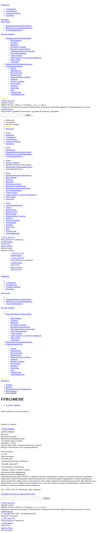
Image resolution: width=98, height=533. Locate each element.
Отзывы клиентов (13, 13)
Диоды (13, 68)
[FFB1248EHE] (7, 429)
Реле (12, 90)
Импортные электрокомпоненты (19, 28)
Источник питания (18, 47)
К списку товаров (13, 405)
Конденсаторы (16, 73)
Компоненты (16, 71)
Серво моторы (16, 55)
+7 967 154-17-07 (8, 101)
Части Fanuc (15, 60)
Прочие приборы (17, 81)
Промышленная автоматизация (18, 26)
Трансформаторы (17, 94)
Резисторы (15, 88)
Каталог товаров (7, 34)
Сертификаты (11, 11)
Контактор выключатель (20, 49)
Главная (4, 2)
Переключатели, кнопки (20, 77)
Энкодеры (15, 62)
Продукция (5, 22)
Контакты (5, 19)
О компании (11, 9)
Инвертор (15, 45)
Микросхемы (16, 75)
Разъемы (14, 86)
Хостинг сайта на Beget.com (47, 514)
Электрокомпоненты (14, 30)
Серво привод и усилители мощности (26, 58)
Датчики (14, 42)
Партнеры (10, 15)
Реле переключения (18, 53)
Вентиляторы (16, 40)
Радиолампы (16, 84)
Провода (14, 79)
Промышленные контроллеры (23, 51)
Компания (5, 5)
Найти (28, 115)
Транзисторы (16, 92)
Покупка (4, 98)
